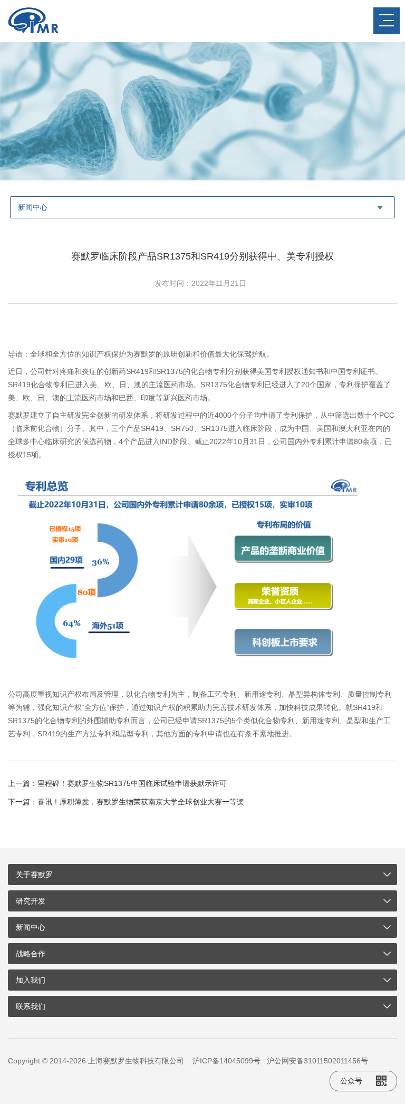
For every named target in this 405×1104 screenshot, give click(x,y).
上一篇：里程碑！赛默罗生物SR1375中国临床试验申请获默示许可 (117, 783)
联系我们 (30, 1006)
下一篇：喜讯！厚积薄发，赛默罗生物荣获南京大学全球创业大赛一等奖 (126, 802)
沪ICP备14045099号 (226, 1061)
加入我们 (30, 980)
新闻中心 (30, 927)
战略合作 (30, 953)
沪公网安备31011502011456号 (317, 1061)
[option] (202, 111)
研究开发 (30, 901)
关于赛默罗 (34, 874)
